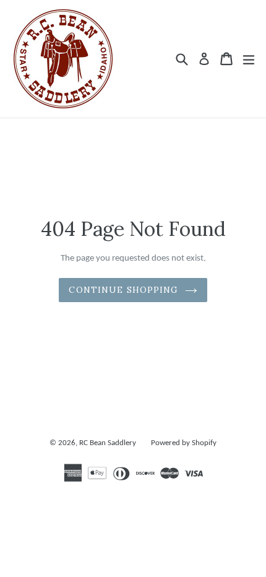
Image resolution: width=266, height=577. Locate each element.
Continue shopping (123, 289)
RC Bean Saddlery (107, 443)
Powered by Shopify (184, 443)
